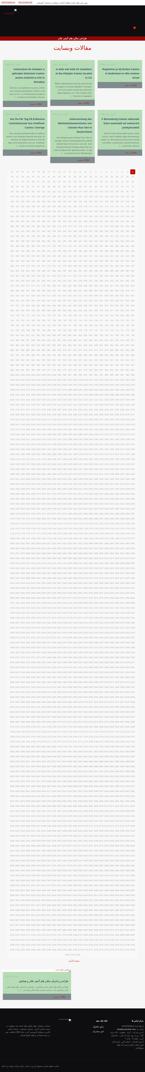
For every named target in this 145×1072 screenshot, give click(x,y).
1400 (96, 459)
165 (28, 201)
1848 (12, 548)
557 (111, 286)
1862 (64, 553)
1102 (23, 395)
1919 (17, 563)
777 (90, 330)
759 (59, 325)
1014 (106, 380)
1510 (22, 479)
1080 (12, 390)
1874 (127, 558)
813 (28, 335)
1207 (101, 419)
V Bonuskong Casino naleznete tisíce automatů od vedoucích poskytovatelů (120, 123)
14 (64, 172)
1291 (38, 434)
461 (111, 266)
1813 (70, 543)
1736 (96, 528)
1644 (75, 509)
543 (59, 281)
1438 (22, 464)
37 (70, 177)
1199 (17, 414)
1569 (91, 494)
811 (38, 335)
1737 (91, 528)
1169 (49, 409)
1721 (49, 523)
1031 (17, 380)
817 (132, 340)
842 (127, 345)
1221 (28, 419)
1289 (49, 434)
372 (75, 246)
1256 (96, 429)
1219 (38, 419)
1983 (59, 578)
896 (96, 355)
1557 (28, 489)
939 (122, 365)
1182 (106, 414)
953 (49, 365)
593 (49, 291)
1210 (85, 419)
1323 (122, 444)
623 (17, 296)
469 (70, 266)
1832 (96, 548)
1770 (43, 533)
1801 (132, 543)
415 (101, 256)
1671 (59, 514)
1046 (64, 385)
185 (49, 206)
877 (70, 350)
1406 (64, 459)
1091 (80, 395)
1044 (75, 385)
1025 (49, 380)
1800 (12, 538)
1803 (122, 543)
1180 (117, 414)
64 (54, 182)
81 (91, 186)
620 (33, 296)
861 (28, 345)
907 (38, 355)
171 (122, 206)
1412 (33, 459)
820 (117, 340)
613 (70, 296)
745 (132, 325)
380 (33, 246)
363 (122, 246)
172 (117, 206)
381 (28, 246)
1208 (96, 419)
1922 (127, 568)
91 (38, 186)
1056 (12, 385)
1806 (106, 543)
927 (59, 360)
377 (49, 246)
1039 (101, 385)
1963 (38, 573)
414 (106, 256)
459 (122, 266)
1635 (122, 509)
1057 (132, 390)
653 (111, 305)
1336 (54, 444)
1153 (133, 409)
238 (22, 216)
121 (132, 196)
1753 (132, 533)
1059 (122, 390)
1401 (91, 459)
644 (33, 300)
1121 (49, 400)
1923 (122, 568)
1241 (49, 424)
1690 (85, 519)
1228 (117, 424)
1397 (111, 459)
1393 (132, 459)
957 (28, 365)
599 (17, 291)
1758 (106, 533)
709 (70, 315)
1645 (70, 509)
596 (33, 291)
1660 (117, 514)
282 (43, 226)
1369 (132, 454)
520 (54, 276)
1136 (96, 405)
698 (127, 315)
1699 (38, 519)
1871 (17, 553)
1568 (96, 494)
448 (54, 261)
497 (49, 271)
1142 (64, 405)
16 (54, 172)
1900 (117, 563)
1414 (22, 459)
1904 (96, 563)
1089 (91, 395)
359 (17, 241)
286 (22, 226)
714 (43, 315)
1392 (12, 454)
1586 (127, 499)
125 (111, 196)
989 (111, 375)
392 (96, 251)
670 (22, 305)
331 (38, 236)
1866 (43, 553)
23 (17, 172)
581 (111, 291)
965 (111, 370)
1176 (12, 409)
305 (49, 231)
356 (33, 241)
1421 (111, 464)
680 (96, 310)
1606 (22, 499)
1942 (22, 568)
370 (85, 246)
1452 (75, 469)
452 (33, 261)
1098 (43, 395)
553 (132, 286)
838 (22, 340)
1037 (111, 385)
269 (111, 226)
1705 (132, 523)
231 (59, 216)
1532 (33, 484)
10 (85, 172)
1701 (28, 519)
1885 (70, 558)
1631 (17, 504)
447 (59, 261)
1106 (127, 400)
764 (33, 325)
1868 (33, 553)
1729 (132, 528)
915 (122, 360)
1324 (117, 444)
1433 (49, 464)
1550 (64, 489)
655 (101, 305)
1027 (38, 380)
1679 (17, 514)
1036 (117, 385)
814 (22, 335)
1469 (111, 474)
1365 (28, 449)
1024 (54, 380)
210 (43, 211)
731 (80, 320)
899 (80, 355)
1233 (91, 424)
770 (127, 330)
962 (127, 370)
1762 (85, 533)
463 (101, 266)
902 (64, 355)
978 (43, 370)
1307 (80, 439)
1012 (117, 380)
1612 (117, 504)
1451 (80, 469)
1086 (106, 395)
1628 (33, 504)
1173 (28, 409)
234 (43, 216)
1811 (80, 543)
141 (28, 196)
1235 (80, 424)
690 (43, 310)
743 (17, 320)
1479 (59, 474)
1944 (12, 568)
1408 (54, 459)
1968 (12, 573)
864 (12, 345)
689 (49, 310)
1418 (127, 464)
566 (64, 286)
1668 (75, 514)
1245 (28, 424)
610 (85, 296)
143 (17, 196)
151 (101, 201)
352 (54, 241)
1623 (59, 504)
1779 (122, 538)
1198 (23, 414)
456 (12, 261)
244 (117, 221)
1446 (106, 469)
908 (33, 355)
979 (38, 370)
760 (54, 325)
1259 (80, 429)
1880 (96, 558)
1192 (54, 414)
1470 (106, 474)
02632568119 (8, 2)
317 (111, 236)
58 (85, 182)
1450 (85, 469)
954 (43, 365)
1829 (111, 548)
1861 (70, 553)
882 (43, 350)
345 (90, 241)
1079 (17, 390)
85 (70, 186)
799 (101, 335)
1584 (12, 494)
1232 (96, 424)
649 (132, 305)
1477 (70, 474)
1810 (85, 543)
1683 (122, 519)
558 (106, 286)
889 (132, 355)
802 (85, 335)
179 (80, 206)
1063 (101, 390)
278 (64, 226)
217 (132, 216)
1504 (54, 479)
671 (17, 305)
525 (28, 276)
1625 (49, 504)
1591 (101, 499)
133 (70, 196)
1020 (75, 380)
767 (17, 325)
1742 (64, 528)
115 (38, 191)
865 (132, 350)
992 (96, 375)
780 (75, 330)
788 (33, 330)
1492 (117, 479)
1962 (43, 573)
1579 (38, 494)
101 (111, 191)
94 (23, 186)
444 (75, 261)
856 (54, 345)
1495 (101, 479)
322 (85, 236)
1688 (96, 519)
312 (12, 231)
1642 (85, 509)
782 (64, 330)
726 (106, 320)
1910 (64, 563)
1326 (106, 444)
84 (75, 186)
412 (117, 256)
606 (106, 296)
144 (12, 196)
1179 (122, 414)
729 (90, 320)
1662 (106, 514)
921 (90, 360)
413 (111, 256)
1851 (122, 553)
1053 (28, 385)
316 (117, 236)
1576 (54, 494)
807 (59, 335)
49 (133, 182)
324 (75, 236)
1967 (17, 573)
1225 (132, 424)
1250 (127, 429)
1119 (59, 400)
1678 (22, 514)
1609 (132, 504)
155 (80, 201)
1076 (33, 390)
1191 (59, 414)
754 (85, 325)
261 (28, 221)
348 (75, 241)
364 (117, 246)
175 (101, 206)
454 (22, 261)
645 (28, 300)
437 (111, 261)
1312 (54, 439)
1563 (122, 494)
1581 (28, 494)
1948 (117, 573)
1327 (101, 444)
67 (38, 182)
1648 (54, 509)
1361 (49, 449)
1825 (132, 548)
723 (122, 320)
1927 (101, 568)
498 (43, 271)
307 (38, 231)
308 (33, 231)
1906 (85, 563)
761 (49, 325)
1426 (85, 464)
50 (127, 182)
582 (106, 291)
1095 (59, 395)
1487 (17, 474)
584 (96, 291)
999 (59, 375)
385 (132, 251)
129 (90, 196)
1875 (122, 558)
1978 (85, 578)
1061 (111, 390)
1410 (43, 459)
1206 (106, 419)
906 (43, 355)
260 (33, 221)
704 (96, 315)
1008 (12, 375)
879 (59, 350)
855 (59, 345)
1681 (132, 519)
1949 (111, 573)
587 (80, 291)
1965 (28, 573)
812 (33, 335)
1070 (64, 390)
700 (117, 315)
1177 (133, 414)
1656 (12, 509)
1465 (132, 474)
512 (96, 276)
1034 (127, 385)
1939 (38, 568)
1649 (49, 509)
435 (122, 261)
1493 (111, 479)
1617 (91, 504)
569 (49, 286)
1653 (28, 509)
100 (117, 191)
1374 (106, 454)
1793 (49, 538)
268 (117, 226)
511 (101, 276)
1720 (54, 523)
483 (122, 271)
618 (43, 296)
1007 (17, 375)
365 (111, 246)
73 (133, 186)
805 (70, 335)
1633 (132, 509)
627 (122, 300)
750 (106, 325)
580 (117, 291)
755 (80, 325)
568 (54, 286)
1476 (75, 474)
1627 (38, 504)
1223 (17, 419)
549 (28, 281)
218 (127, 216)
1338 (43, 444)
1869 (28, 553)
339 (122, 241)
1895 (17, 558)
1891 (38, 558)
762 (43, 325)
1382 (64, 454)
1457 (49, 469)
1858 (85, 553)
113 (48, 191)
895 (101, 355)
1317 (28, 439)
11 (80, 172)
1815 (59, 543)
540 (75, 281)
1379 (80, 454)
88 (54, 186)
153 (90, 201)
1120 (54, 400)
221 (111, 216)
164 (33, 201)
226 (85, 216)
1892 (33, 558)
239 (17, 216)
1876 (117, 558)
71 (17, 182)
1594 (85, 499)
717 (28, 315)
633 (90, 300)
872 (96, 350)
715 (38, 315)
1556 (33, 489)
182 (64, 206)
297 (90, 231)
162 (43, 201)
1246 (22, 424)
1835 (80, 548)
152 (96, 201)
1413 (28, 459)
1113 (91, 400)
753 (90, 325)
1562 (127, 494)
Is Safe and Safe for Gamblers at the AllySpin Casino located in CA (74, 73)
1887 (59, 558)
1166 (64, 409)
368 (96, 246)
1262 (64, 429)
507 (122, 276)
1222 (22, 419)
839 (17, 340)
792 (12, 330)
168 (12, 201)
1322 (127, 444)
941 (111, 365)
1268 (33, 429)
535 (101, 281)
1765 (70, 533)
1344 (12, 444)
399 (59, 251)
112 (54, 191)
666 (43, 305)
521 (49, 276)
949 (70, 365)
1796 (33, 538)
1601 (49, 499)
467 (80, 266)
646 (22, 300)
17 (49, 172)
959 (17, 365)
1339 (38, 444)
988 (117, 375)
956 (33, 365)
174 (106, 206)
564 (75, 286)
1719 (59, 523)
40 (54, 177)
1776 (12, 533)
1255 (101, 429)
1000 (54, 375)
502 (22, 271)
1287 (59, 434)
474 (43, 266)
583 (101, 291)
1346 (127, 449)
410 (127, 256)
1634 (127, 509)
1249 (132, 429)
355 (38, 241)
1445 (111, 469)
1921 (132, 568)
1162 (85, 409)
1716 (75, 523)
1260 (75, 429)
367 (101, 246)
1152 (12, 405)
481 (132, 271)
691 (38, 310)
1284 (75, 434)
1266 (43, 429)
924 (75, 360)
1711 (101, 523)
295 (101, 231)
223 (101, 216)
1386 (43, 454)
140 (33, 196)
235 (38, 216)
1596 (75, 499)
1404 (75, 459)
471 (59, 266)
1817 (49, 543)
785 (49, 330)
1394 (127, 459)
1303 (101, 439)
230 (64, 216)
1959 (59, 573)
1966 (22, 573)
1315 (38, 439)
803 (80, 335)
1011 (122, 380)
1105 (133, 400)
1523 (80, 484)
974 (64, 370)
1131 (122, 405)
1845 (28, 548)
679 (101, 310)
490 (85, 271)
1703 (17, 519)
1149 (28, 405)
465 (90, 266)
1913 (49, 563)
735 (59, 320)
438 (106, 261)
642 (43, 300)
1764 (75, 533)
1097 (49, 395)
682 (85, 310)
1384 (54, 454)
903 (59, 355)
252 (75, 221)
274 (85, 226)
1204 (117, 419)
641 (49, 300)
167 (17, 201)
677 (111, 310)
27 (122, 177)
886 (22, 350)
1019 (80, 380)
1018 (85, 380)
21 (28, 172)
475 (38, 266)
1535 (17, 484)
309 (28, 231)
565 (70, 286)
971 (80, 370)
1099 (38, 395)
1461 (28, 469)
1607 (17, 499)
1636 (117, 509)
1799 (17, 538)
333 (28, 236)
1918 (22, 563)
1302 (106, 439)
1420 (117, 464)
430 (22, 256)
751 (101, 325)
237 (28, 216)
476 (33, 266)
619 (38, 296)
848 (96, 345)
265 (132, 226)
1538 (127, 489)
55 (101, 182)
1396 (117, 459)
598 (22, 291)
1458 (43, 469)
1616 (96, 504)
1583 (17, 494)
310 (22, 231)
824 (96, 340)
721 (132, 320)
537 (90, 281)
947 (80, 365)
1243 (38, 424)
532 (117, 281)
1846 (22, 548)
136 (54, 196)
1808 (96, 543)
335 (17, 236)
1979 (80, 578)
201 (90, 211)
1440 (12, 464)
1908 (75, 563)
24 (12, 172)
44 (33, 177)
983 (17, 370)
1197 (28, 414)
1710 (106, 523)
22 (23, 172)
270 (106, 226)
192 (12, 206)
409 (132, 256)
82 (85, 186)
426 (43, 256)
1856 (96, 553)
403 (38, 251)
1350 (106, 449)
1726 (22, 523)
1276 (117, 434)
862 (22, 345)
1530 (43, 484)
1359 (59, 449)
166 (22, 201)
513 (90, 276)
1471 (101, 474)
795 (122, 335)
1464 (12, 469)
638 (64, 300)
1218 (43, 419)
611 (80, 296)
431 (17, 256)
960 (12, 365)
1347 (122, 449)
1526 (64, 484)
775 (101, 330)
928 (54, 360)
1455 (59, 469)
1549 (70, 489)
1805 (111, 543)
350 (64, 241)
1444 (117, 469)
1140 (75, 405)
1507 (38, 479)
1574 (64, 494)
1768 (54, 533)
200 (96, 211)
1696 (54, 519)
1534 (22, 484)
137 (49, 196)
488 (96, 271)
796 (117, 335)
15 (59, 172)
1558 (22, 489)
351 (59, 241)
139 (38, 196)
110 (64, 191)
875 (80, 350)
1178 (127, 414)
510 (106, 276)
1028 (33, 380)
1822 (22, 543)
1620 (75, 504)
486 (106, 271)
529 (132, 281)
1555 (38, 489)
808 (54, 335)
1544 (96, 489)
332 (33, 236)
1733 (111, 528)
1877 (111, 558)
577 (132, 291)
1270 (22, 429)
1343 (17, 444)
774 (106, 330)
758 (64, 325)
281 (49, 226)
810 (43, 335)
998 (64, 375)
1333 (70, 444)
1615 (101, 504)
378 (43, 246)
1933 (70, 568)
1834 (85, 548)
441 (90, 261)
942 (106, 365)
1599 (59, 499)
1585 (132, 499)
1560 (12, 489)
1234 (85, 424)
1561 (132, 494)
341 (111, 241)
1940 (33, 568)
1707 (122, 523)
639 (59, 300)
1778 (127, 538)
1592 (96, 499)
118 (22, 191)
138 (43, 196)
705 (90, 315)
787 (38, 330)
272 (96, 226)
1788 (75, 538)
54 (106, 182)
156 (75, 201)
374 (64, 246)
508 (117, 276)
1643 (80, 509)
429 (28, 256)
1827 (122, 548)
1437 (28, 464)
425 (49, 256)
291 (122, 231)
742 (22, 320)
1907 (80, 563)
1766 (64, 533)
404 (33, 251)
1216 (54, 419)
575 (17, 286)
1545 (91, 489)
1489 (132, 479)
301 (70, 231)
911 (17, 355)
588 (75, 291)
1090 (85, 395)
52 (117, 182)
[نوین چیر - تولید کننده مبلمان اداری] (10, 13)
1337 (49, 444)
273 (90, 226)
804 (75, 335)
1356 (75, 449)
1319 (17, 439)
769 (132, 330)
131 (80, 196)
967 (101, 370)
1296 (12, 434)
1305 (91, 439)
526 (22, 276)
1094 (64, 395)
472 (54, 266)
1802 (127, 543)
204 (75, 211)
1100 (33, 395)
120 (12, 191)
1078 (22, 390)
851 (80, 345)
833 (49, 340)
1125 (28, 400)
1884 (75, 558)
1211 (80, 419)
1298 (127, 439)
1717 (70, 523)
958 (22, 365)
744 (12, 320)
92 (33, 186)
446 (64, 261)
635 (80, 300)
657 (90, 305)
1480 (54, 474)
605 (111, 296)
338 (127, 241)
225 (90, 216)
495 (59, 271)
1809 (91, 543)
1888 (54, 558)
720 (12, 315)
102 (106, 191)
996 (75, 375)
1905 (91, 563)
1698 (43, 519)
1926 (106, 568)
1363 (38, 449)
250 (85, 221)
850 (85, 345)
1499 (80, 479)
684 (75, 310)
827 (80, 340)
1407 (59, 459)
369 (90, 246)
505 (132, 276)
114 (43, 191)
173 (111, 206)
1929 (91, 568)
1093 (70, 395)
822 (106, 340)
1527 (59, 484)
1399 (101, 459)
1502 (64, 479)
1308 (75, 439)
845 (111, 345)
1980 (75, 578)
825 (90, 340)
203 (80, 211)
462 (106, 266)
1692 (75, 519)
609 (90, 296)
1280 (96, 434)
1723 (38, 523)
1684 (117, 519)
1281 (91, 434)
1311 (59, 439)
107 (80, 191)
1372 (117, 454)
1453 (70, 469)
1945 (132, 573)
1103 (17, 395)
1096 (54, 395)
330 (43, 236)
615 (59, 296)
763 (38, 325)
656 (96, 305)
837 (28, 340)
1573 (70, 494)
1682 (127, 519)
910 (22, 355)
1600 (54, 499)
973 (70, 370)
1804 (117, 543)
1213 (70, 419)
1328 (96, 444)
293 (111, 231)
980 (33, 370)
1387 (38, 454)
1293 (28, 434)
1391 (17, 454)
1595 (80, 499)
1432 (54, 464)
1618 (85, 504)
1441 (132, 469)
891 (122, 355)
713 (49, 315)
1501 (70, 479)
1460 (33, 469)
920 (96, 360)
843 (122, 345)
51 (122, 182)
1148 (33, 405)
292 (117, 231)
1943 (17, 568)
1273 (132, 434)
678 (106, 310)
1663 (101, 514)
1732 (117, 528)
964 (117, 370)
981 (28, 370)
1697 (49, 519)
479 (17, 266)
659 (80, 305)
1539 (122, 489)
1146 (43, 405)
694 (22, 310)
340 (117, 241)
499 (38, 271)
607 (101, 296)
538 (85, 281)
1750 (22, 528)
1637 (111, 509)
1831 (101, 548)
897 (90, 355)
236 (33, 216)
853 (70, 345)
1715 (80, 523)
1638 (106, 509)
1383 (59, 454)
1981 (70, 578)
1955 (80, 573)
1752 (12, 528)
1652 (33, 509)
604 (117, 296)
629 (111, 300)
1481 (49, 474)
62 (64, 182)
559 (101, 286)
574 (22, 286)
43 (38, 177)
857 (49, 345)
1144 (54, 405)
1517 (111, 484)
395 (80, 251)
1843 (38, 548)
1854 (106, 553)
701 (111, 315)
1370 (127, 454)
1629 (28, 504)
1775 (17, 533)
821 (111, 340)
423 (59, 256)
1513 (132, 484)
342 (106, 241)
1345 (132, 449)
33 (91, 177)
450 (43, 261)
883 (38, 350)
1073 (49, 390)
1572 (75, 494)
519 (59, 276)
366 (106, 246)
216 (12, 211)
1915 (38, 563)
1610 (127, 504)
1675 (38, 514)
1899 (122, 563)
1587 (122, 499)
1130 (127, 405)
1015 (101, 380)
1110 (107, 400)
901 (70, 355)
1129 (133, 405)
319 (101, 236)
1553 (49, 489)
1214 (64, 419)
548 (33, 281)
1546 (85, 489)
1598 (64, 499)
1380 (75, 454)
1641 (91, 509)
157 (70, 201)
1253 (111, 429)
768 (12, 325)
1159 (101, 409)
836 (33, 340)
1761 (91, 533)
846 (106, 345)
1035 (122, 385)
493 (70, 271)
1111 (101, 400)
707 (80, 315)
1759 (101, 533)
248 (96, 221)
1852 (117, 553)
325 (70, 236)
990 (106, 375)
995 (80, 375)
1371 (122, 454)
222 (106, 216)
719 (17, 315)
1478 (64, 474)
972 (75, 370)
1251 (122, 429)
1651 (38, 509)
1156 (117, 409)
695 (17, 310)
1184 (96, 414)
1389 (28, 454)
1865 (49, 553)
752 (96, 325)
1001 (49, 375)
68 (33, 182)
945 (90, 365)
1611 (122, 504)
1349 (111, 449)
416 (96, 256)
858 (43, 345)
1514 (127, 484)
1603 (38, 499)
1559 (17, 489)
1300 (117, 439)
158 (64, 201)
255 (59, 221)
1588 (117, 499)
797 (111, 335)
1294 (22, 434)
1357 (70, 449)
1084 (117, 395)
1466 (127, 474)
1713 (91, 523)
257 (49, 221)
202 (85, 211)
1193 (49, 414)
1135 (101, 405)
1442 (127, 469)
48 (12, 177)
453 (28, 261)
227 (80, 216)
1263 (59, 429)
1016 (96, 380)
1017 (91, 380)
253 (70, 221)
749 (111, 325)
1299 (122, 439)
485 (111, 271)
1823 (17, 543)
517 (70, 276)
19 (38, 172)
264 (12, 221)
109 (70, 191)
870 (106, 350)
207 (59, 211)
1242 (43, 424)
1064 (96, 390)
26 (127, 177)
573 (28, 286)
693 (28, 310)
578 (127, 291)
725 (111, 320)
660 (75, 305)
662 (64, 305)
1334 (64, 444)
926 (64, 360)
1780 (117, 538)
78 (106, 186)
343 (101, 241)
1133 (112, 405)
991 (101, 375)
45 (28, 177)
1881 (91, 558)
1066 (85, 390)
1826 (127, 548)
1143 (59, 405)
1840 (54, 548)
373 (70, 246)
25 (133, 177)
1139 (80, 405)
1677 (28, 514)
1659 (122, 514)
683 (80, 310)
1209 (91, 419)
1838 (64, 548)
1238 (64, 424)
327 (59, 236)
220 (117, 216)
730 (85, 320)
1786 (85, 538)
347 (80, 241)
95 (17, 186)
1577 (49, 494)
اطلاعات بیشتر (36, 104)
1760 (96, 533)
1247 (17, 424)
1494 (106, 479)
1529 (49, 484)
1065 (91, 390)
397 (70, 251)
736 (54, 320)
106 (85, 191)
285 (28, 226)
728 (96, 320)
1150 (23, 405)
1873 (132, 558)
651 (122, 305)
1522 (85, 484)
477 (28, 266)
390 (106, 251)
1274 (127, 434)
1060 (117, 390)
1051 (38, 385)
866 (127, 350)
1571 (80, 494)
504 (12, 271)
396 (75, 251)
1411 (38, 459)
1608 (12, 499)
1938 (43, 568)
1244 (33, 424)
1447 (101, 469)
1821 (28, 543)
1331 (80, 444)
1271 (17, 429)
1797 (28, 538)
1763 (80, 533)
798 (106, 335)
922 (85, 360)
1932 (75, 568)
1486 (22, 474)
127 (101, 196)
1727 (17, 523)
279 (59, 226)
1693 (70, 519)
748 (117, 325)
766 (22, 325)
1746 (43, 528)
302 (64, 231)
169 (132, 206)
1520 (96, 484)
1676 (33, 514)
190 (22, 206)
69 (28, 182)
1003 (38, 375)
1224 (12, 419)
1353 (91, 449)
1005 (28, 375)
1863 (59, 553)
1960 (54, 573)
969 (90, 370)
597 (28, 291)
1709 (111, 523)
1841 (49, 548)
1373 (111, 454)
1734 (106, 528)
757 (70, 325)
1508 (33, 479)
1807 (101, 543)
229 (70, 216)
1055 (17, 385)
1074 (43, 390)
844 (117, 345)
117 (27, 191)
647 (17, 300)
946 (85, 365)
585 (90, 291)
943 (101, 365)
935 (17, 360)
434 (127, 261)
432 (12, 256)
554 (127, 286)
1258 (85, 429)
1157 (112, 409)
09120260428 (25, 2)
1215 (59, 419)
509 (111, 276)
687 (59, 310)
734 (64, 320)
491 (80, 271)
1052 (33, 385)
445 (70, 261)
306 (43, 231)
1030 (22, 380)
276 (75, 226)
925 (70, 360)
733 (70, 320)
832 (54, 340)
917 (111, 360)
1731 (122, 528)
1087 (101, 395)
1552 (54, 489)
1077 (28, 390)
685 (70, 310)
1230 (106, 424)
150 (106, 201)
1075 (38, 390)
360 (12, 241)
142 (22, 196)
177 (90, 206)
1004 (33, 375)
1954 (85, 573)
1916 (33, 563)
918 (106, 360)
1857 (91, 553)
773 (111, 330)
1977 (91, 578)
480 (12, 266)
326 (64, 236)
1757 (111, 533)
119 (17, 191)
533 (111, 281)
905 (49, 355)
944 (96, 365)
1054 (22, 385)
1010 (127, 380)
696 (12, 310)
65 (49, 182)
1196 (33, 414)
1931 (80, 568)
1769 (49, 533)
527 (17, 276)
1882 (85, 558)
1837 (70, 548)
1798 (22, 538)
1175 (17, 409)
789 (28, 330)
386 (127, 251)
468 (75, 266)
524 (33, 276)
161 (49, 201)
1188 (75, 414)
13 (70, 172)
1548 (75, 489)
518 (64, 276)
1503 (59, 479)
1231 (101, 424)
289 (132, 231)
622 (22, 296)
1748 (33, 528)
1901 (111, 563)
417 (90, 256)
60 (75, 182)
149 (111, 201)
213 (28, 211)
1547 (80, 489)
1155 (122, 409)
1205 (111, 419)
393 (90, 251)
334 (22, 236)
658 (85, 305)
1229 (111, 424)
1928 (96, 568)
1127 (17, 400)
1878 (106, 558)
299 (80, 231)
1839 (59, 548)
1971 (122, 578)
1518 (106, 484)
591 (59, 291)
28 (117, 177)
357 (28, 241)
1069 (70, 390)
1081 (132, 395)
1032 (12, 380)
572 (33, 286)
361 (132, 246)
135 (59, 196)
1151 (17, 405)
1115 (80, 400)
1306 (85, 439)
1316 (33, 439)
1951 (101, 573)
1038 (106, 385)
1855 (101, 553)
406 (22, 251)
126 (106, 196)
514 (85, 276)
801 (90, 335)
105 (90, 191)
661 (70, 305)
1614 (106, 504)
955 (38, 365)
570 (43, 286)
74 (127, 186)
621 (28, 296)
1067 (80, 390)
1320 (12, 439)
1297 (132, 439)
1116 (75, 400)
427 (38, 256)
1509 (28, 479)
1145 (49, 405)
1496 (96, 479)
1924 (117, 568)
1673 (49, 514)
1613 (111, 504)
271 (101, 226)
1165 (70, 409)
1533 (28, 484)
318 (106, 236)
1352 (96, 449)
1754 (127, 533)
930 (43, 360)
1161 (91, 409)
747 (122, 325)
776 (96, 330)
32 (96, 177)
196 (117, 211)
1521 (91, 484)
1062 (106, 390)
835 (38, 340)
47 (17, 177)
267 (122, 226)
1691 (80, 519)
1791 (59, 538)
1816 (54, 543)
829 (70, 340)
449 (49, 261)
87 (59, 186)
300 (75, 231)
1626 (43, 504)
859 (38, 345)
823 (101, 340)
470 (64, 266)
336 (12, 236)
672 (12, 305)
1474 (85, 474)
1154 (127, 409)
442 (85, 261)
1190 (64, 414)
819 (122, 340)
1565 (111, 494)
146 (127, 201)
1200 (12, 414)
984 (12, 370)
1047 (59, 385)
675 (122, 310)
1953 (91, 573)
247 (101, 221)
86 (64, 186)
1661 (111, 514)
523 (38, 276)
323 (80, 236)
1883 (80, 558)
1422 (106, 464)
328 (54, 236)
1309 (70, 439)
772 (117, 330)
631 (101, 300)
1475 (80, 474)
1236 (75, 424)
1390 (22, 454)
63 (59, 182)
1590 (106, 499)
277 (70, 226)
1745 (49, 528)
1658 (127, 514)
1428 (75, 464)
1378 (85, 454)
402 (43, 251)
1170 (43, 409)
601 (132, 296)
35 (80, 177)
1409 (49, 459)
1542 (106, 489)
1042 (85, 385)
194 (127, 211)
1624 (54, 504)
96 (12, 186)
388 (117, 251)
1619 (80, 504)
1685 (111, 519)
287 (17, 226)
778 (85, 330)
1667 (80, 514)
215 (17, 211)
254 (64, 221)
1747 (38, 528)
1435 (38, 464)
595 (38, 291)
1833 (91, 548)
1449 (91, 469)
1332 (75, 444)
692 (33, 310)
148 (117, 201)
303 (59, 231)
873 (90, 350)
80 (96, 186)
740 (33, 320)
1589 (111, 499)
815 (17, 335)
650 (127, 305)
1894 (22, 558)
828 (75, 340)
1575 (59, 494)
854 (64, 345)
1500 (75, 479)
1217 (49, 419)
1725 (28, 523)
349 (70, 241)
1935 (59, 568)
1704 (12, 519)
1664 (96, 514)
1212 (75, 419)
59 (80, 182)
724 (117, 320)
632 (96, 300)
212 (33, 211)
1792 (54, 538)
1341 (28, 444)
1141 (70, 405)
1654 (22, 509)
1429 (70, 464)
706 (85, 315)
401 (49, 251)
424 (54, 256)
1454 (64, 469)
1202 (127, 419)
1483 (38, 474)
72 (12, 182)
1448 (96, 469)
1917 (28, 563)
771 (122, 330)
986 (127, 375)
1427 (80, 464)
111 (59, 191)
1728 (12, 523)
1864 (54, 553)
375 (59, 246)
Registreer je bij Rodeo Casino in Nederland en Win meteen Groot (120, 73)
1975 (101, 578)
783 (59, 330)
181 (70, 206)
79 (101, 186)
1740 (75, 528)
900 (75, 355)
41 (49, 177)
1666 (85, 514)
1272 (12, 429)
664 (54, 305)
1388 (33, 454)
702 (106, 315)
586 (85, 291)
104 (96, 191)
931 (38, 360)
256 (54, 221)
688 (54, 310)
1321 (132, 444)
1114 (86, 400)
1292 (33, 434)
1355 (80, 449)
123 (122, 196)
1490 (127, 479)
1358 (64, 449)
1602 (43, 499)
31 (101, 177)
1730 (127, 528)
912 (12, 355)
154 (85, 201)
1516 (117, 484)
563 (80, 286)
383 (17, 246)
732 (75, 320)
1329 (91, 444)
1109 (112, 400)
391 (101, 251)
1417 (132, 464)
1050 (43, 385)
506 (127, 276)
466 (85, 266)
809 (49, 335)
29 (112, 177)
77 (112, 186)
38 (64, 177)
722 (127, 320)
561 (90, 286)
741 (28, 320)
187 (38, 206)
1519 (101, 484)
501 (28, 271)
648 (12, 300)
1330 (85, 444)
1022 (64, 380)
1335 (59, 444)
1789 (70, 538)
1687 (101, 519)
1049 (49, 385)
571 (38, 286)
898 (85, 355)
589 (70, 291)
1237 (70, 424)
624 (12, 296)
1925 (111, 568)
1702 (22, 519)
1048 (54, 385)
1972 (117, 578)
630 (106, 300)
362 (127, 246)
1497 (91, 479)
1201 (132, 419)
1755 (122, 533)
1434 (43, 464)
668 (33, 305)
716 (33, 315)
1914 (43, 563)
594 (43, 291)
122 (127, 196)
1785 (91, 538)
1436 (33, 464)
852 (75, 345)
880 (54, 350)
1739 (80, 528)
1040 (96, 385)
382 (22, 246)
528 (12, 276)
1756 (117, 533)
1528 (54, 484)
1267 (38, 429)
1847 (17, 548)
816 (12, 335)
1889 (49, 558)
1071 (59, 390)
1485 (28, 474)
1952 (96, 573)
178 (85, 206)
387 (122, 251)
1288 (54, 434)
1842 (43, 548)
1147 (38, 405)
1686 (106, 519)
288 (12, 226)
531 (122, 281)
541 (70, 281)
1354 (85, 449)
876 (75, 350)
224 (96, 216)
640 (54, 300)
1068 (75, 390)
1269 (28, 429)
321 (90, 236)
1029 (28, 380)
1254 (106, 429)
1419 (122, 464)
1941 (28, 568)
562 (85, 286)
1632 (12, 504)
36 (75, 177)
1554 (43, 489)
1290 (43, 434)
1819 (38, 543)
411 (122, 256)
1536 (12, 484)
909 (28, 355)
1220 (33, 419)
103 (101, 191)
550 (22, 281)
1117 (70, 400)
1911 (59, 563)
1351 (101, 449)
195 (122, 211)
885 (28, 350)
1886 (64, 558)
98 (127, 191)
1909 (70, 563)
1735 (101, 528)
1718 (64, 523)
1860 (75, 553)
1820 (33, 543)
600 (12, 291)
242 (127, 221)
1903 (101, 563)
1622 (64, 504)
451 (38, 261)
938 (127, 365)
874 (85, 350)
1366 (22, 449)
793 (132, 335)
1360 (54, 449)
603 (122, 296)
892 (117, 355)
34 (85, 177)
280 (54, 226)
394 (85, 251)
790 (22, 330)
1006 (22, 375)
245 (111, 221)
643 (38, 300)
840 (12, 340)
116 (33, 191)
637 (70, 300)
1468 (117, 474)
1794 (43, 538)
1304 (96, 439)
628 (117, 300)
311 (17, 231)
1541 (111, 489)
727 (101, 320)
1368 (12, 449)
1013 (111, 380)
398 (64, 251)
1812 (75, 543)
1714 (85, 523)
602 (127, 296)
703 (101, 315)
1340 (33, 444)
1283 (80, 434)
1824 (12, 543)
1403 (80, 459)
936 (12, 360)
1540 (117, 489)
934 (22, 360)
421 (70, 256)
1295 (17, 434)
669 (28, 305)
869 (111, 350)
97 (133, 191)
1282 (85, 434)
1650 (43, 509)
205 (70, 211)
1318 (22, 439)
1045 (70, 385)
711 (59, 315)
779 (80, 330)
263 (17, 221)
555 (122, 286)
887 (17, 350)
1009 (132, 380)
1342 (22, 444)
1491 (122, 479)
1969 (132, 578)
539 (80, 281)
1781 (111, 538)
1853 (111, 553)
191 (17, 206)
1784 (96, 538)
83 (80, 186)
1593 (91, 499)
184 (54, 206)
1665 (91, 514)
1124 (33, 400)
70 (23, 182)
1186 (85, 414)
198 (106, 211)
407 (17, 251)
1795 (38, 538)
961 (132, 370)
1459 (38, 469)
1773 (28, 533)
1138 (85, 405)
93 (28, 186)
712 (54, 315)
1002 (43, 375)
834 (43, 340)
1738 (85, 528)
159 (59, 201)
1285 (70, 434)
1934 (64, 568)
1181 (112, 414)
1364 (33, 449)
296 (96, 231)
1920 (12, 563)
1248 (12, 424)
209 (49, 211)
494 (64, 271)
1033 (132, 385)
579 (122, 291)
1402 (85, 459)
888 (12, 350)
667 (38, 305)
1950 (106, 573)
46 (23, 177)
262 (22, 221)
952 (54, 365)
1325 (111, 444)
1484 (33, 474)
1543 (101, 489)
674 (127, 310)
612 (75, 296)
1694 (64, 519)
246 (106, 221)
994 (85, 375)
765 (28, 325)
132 (75, 196)
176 (96, 206)
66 (43, 182)
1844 (33, 548)
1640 (96, 509)
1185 (91, 414)
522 (43, 276)
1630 (22, 504)
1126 (23, 400)
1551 (59, 489)
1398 (106, 459)
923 (80, 360)
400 (54, 251)
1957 (70, 573)
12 (75, 172)
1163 (80, 409)
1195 (38, 414)
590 (64, 291)
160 (54, 201)
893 (111, 355)
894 (106, 355)
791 (17, 330)
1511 (17, 479)
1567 (101, 494)
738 (43, 320)
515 (80, 276)
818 (127, 340)
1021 (70, 380)
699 (122, 315)
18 (43, 172)
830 (64, 340)
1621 (70, 504)
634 (85, 300)
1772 (33, 533)
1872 (12, 553)
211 (38, 211)
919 (101, 360)
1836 (75, 548)
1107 (122, 400)
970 (85, 370)
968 (96, 370)
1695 (59, 519)
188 (33, 206)
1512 (12, 479)
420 (75, 256)
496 (54, 271)
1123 (38, 400)
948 (75, 365)
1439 (17, 464)
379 (38, 246)
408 (12, 251)
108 (75, 191)
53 (112, 182)
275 (80, 226)
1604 (33, 499)
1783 (101, 538)
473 (49, 266)
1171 (38, 409)
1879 (101, 558)
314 (127, 236)
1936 (54, 568)
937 (132, 365)
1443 (122, 469)
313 (132, 236)
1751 (17, 528)
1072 (54, 390)
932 (33, 360)
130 (85, 196)
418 (85, 256)
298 (85, 231)
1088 (96, 395)
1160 (96, 409)
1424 (96, 464)
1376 (96, 454)
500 (33, 271)
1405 (70, 459)
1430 (64, 464)
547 (38, 281)
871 (101, 350)
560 (96, 286)
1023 (59, 380)
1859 (80, 553)
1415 (17, 459)
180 (75, 206)
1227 (122, 424)
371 (80, 246)
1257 (91, 429)
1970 (127, 578)
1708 (117, 523)
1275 (122, 434)
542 (64, 281)
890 (127, 355)
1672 (54, 514)
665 (49, 305)
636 (75, 300)
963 (122, 370)
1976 (96, 578)
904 (54, 355)
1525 (70, 484)
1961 (49, 573)
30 (106, 177)
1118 (65, 400)
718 (22, 315)
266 (127, 226)
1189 (70, 414)
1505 (49, 479)
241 (132, 221)
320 (96, 236)
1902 (106, 563)
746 (127, 325)
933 (28, 360)
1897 (132, 563)
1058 (127, 390)
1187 (80, 414)
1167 (59, 409)
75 (122, 186)
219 (122, 216)
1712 (96, 523)
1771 (38, 533)
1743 (59, 528)
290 (127, 231)
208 (54, 211)
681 (90, 310)
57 (91, 182)
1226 (127, 424)
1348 (117, 449)
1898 (127, 563)
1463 (17, 469)
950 (64, 365)
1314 (43, 439)
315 (122, 236)
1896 (12, 558)
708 (75, 315)
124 (117, 196)
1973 (111, 578)
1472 (96, 474)
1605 (28, 499)
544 (54, 281)
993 (90, 375)
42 (43, 177)
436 (117, 261)
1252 (117, 429)
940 (117, 365)
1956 (75, 573)
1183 (101, 414)
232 (54, 216)
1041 (91, 385)
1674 (43, 514)
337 (132, 241)
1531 (38, 484)
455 (17, 261)
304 (54, 231)
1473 (91, 474)
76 (117, 186)
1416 (12, 459)
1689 (91, 519)
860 (33, 345)
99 (122, 191)
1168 (54, 409)
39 (59, 177)
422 (64, 256)
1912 (54, 563)
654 (106, 305)
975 (59, 370)
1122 (43, 400)
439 (101, 261)
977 (49, 370)
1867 (38, 553)
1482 (43, 474)
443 (80, 261)
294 (106, 231)
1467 (122, 474)
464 (96, 266)
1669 (70, 514)
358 (22, 241)
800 (96, 335)
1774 (22, 533)
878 (64, 350)
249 (90, 221)
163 (38, 201)
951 (59, 365)
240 (12, 216)
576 (12, 286)
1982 (64, 578)
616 (54, 296)
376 (54, 246)
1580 (33, 494)
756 (75, 325)
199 (101, 211)
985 (132, 375)
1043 (80, 385)
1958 (64, 573)
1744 (54, 528)
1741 (70, 528)
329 (49, 236)
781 (70, 330)
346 (85, 241)
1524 (75, 484)
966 (106, 370)
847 (101, 345)
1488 (12, 474)
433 (132, 261)
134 (64, 196)
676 (117, 310)
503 (17, 271)
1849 (132, 553)
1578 (43, 494)
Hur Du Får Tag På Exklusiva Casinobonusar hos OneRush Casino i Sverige (27, 123)
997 (70, 375)
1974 (106, 578)
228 (75, 216)
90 (43, 186)
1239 (59, 424)
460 (117, 266)
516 (75, 276)
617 (49, 296)
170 (127, 206)
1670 (64, 514)
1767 (59, 533)
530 (127, 281)
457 (132, 266)
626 (127, 300)
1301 (111, 439)
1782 (106, 538)
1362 (43, 449)
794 (127, 335)
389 (111, 251)
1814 (64, 543)
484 (117, 271)
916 (117, 360)
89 (49, 186)
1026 (43, 380)
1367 (17, 449)
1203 (122, 419)
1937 (49, 568)
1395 (122, 459)
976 (54, 370)
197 (111, 211)
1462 (22, 469)
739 (38, 320)
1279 (101, 434)
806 (64, 335)
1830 (106, 548)
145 (132, 201)
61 (70, 182)
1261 (70, 429)
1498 (85, 479)
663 (59, 305)
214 (22, 211)
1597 (70, 499)
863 (17, 345)
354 (43, 241)
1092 (75, 395)
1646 (64, 509)
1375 (101, 454)
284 (33, 226)
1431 (59, 464)
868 (117, 350)
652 (117, 305)
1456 (54, 469)
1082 (127, 395)
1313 (49, 439)
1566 (106, 494)
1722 (43, 523)
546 (43, 281)
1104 (12, 395)
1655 (17, 509)
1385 (49, 454)
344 (96, 241)
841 (132, 345)
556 (117, 286)
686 (64, 310)
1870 (22, 553)
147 (122, 201)
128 (96, 196)
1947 (122, 573)
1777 (132, 538)
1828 (117, 548)
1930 (85, 568)
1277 (111, 434)
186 (43, 206)
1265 (49, 429)
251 (80, 221)
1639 (101, 509)
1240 (54, 424)
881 (49, 350)
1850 (127, 553)
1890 (43, 558)
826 (85, 340)
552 (12, 281)
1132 (117, 405)
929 (49, 360)
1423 (101, 464)
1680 (12, 514)
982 (22, 370)
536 (96, 281)
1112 (96, 400)
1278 (106, 434)
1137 (91, 405)
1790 (64, 538)
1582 (22, 494)
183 (59, 206)
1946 (127, 573)
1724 (33, 523)
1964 (33, 573)
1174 (23, 409)
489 (90, 271)
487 (101, 271)
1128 (12, 400)
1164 (75, 409)
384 (12, 246)
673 (132, 310)
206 (64, 211)
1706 (127, 523)
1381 (70, 454)
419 (80, 256)
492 (75, 271)
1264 (54, 429)
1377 (91, 454)
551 (17, 281)
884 (33, 350)
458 (127, 266)
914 (127, 360)
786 (43, 330)
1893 (28, 558)
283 (38, 226)
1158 (106, 409)
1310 (64, 439)
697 (132, 315)
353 (49, 241)
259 (38, 221)
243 (122, 221)
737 (49, 320)
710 (64, 315)
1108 (117, 400)
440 (96, 261)
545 (49, 281)
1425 (91, 464)
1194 (43, 414)
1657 (132, 514)
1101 (28, 395)
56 (96, 182)
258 (43, 221)
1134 (106, 405)
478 (22, 266)
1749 (28, 528)
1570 (85, 494)
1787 (80, 538)
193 (132, 211)
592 (54, 291)
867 (122, 350)
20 (33, 172)
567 (59, 286)
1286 (64, 434)
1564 (117, 494)
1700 (33, 519)
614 (64, 296)
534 (106, 281)
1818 (43, 543)
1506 (43, 479)
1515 (122, 484)
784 (54, 330)
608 (96, 296)
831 (59, 340)
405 (28, 251)
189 (28, 206)
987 (122, 375)
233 (49, 216)
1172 (33, 409)
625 (132, 300)
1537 (132, 489)
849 (90, 345)
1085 (111, 395)
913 (132, 360)
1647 (59, 509)
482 (127, 271)
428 (33, 256)
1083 (122, 395)
